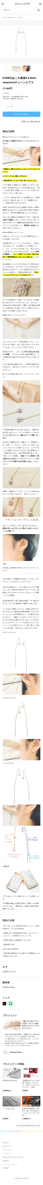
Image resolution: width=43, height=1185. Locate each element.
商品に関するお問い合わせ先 (13, 1157)
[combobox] (20, 10)
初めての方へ (7, 1146)
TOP (4, 17)
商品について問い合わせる (31, 121)
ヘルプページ (7, 1153)
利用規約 (6, 1168)
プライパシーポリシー (10, 1164)
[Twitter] (4, 1003)
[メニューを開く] (2, 3)
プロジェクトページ (12, 17)
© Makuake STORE (21, 1178)
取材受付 (6, 1161)
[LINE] (10, 1003)
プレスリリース (8, 1150)
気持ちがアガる (10, 972)
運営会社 (6, 1142)
